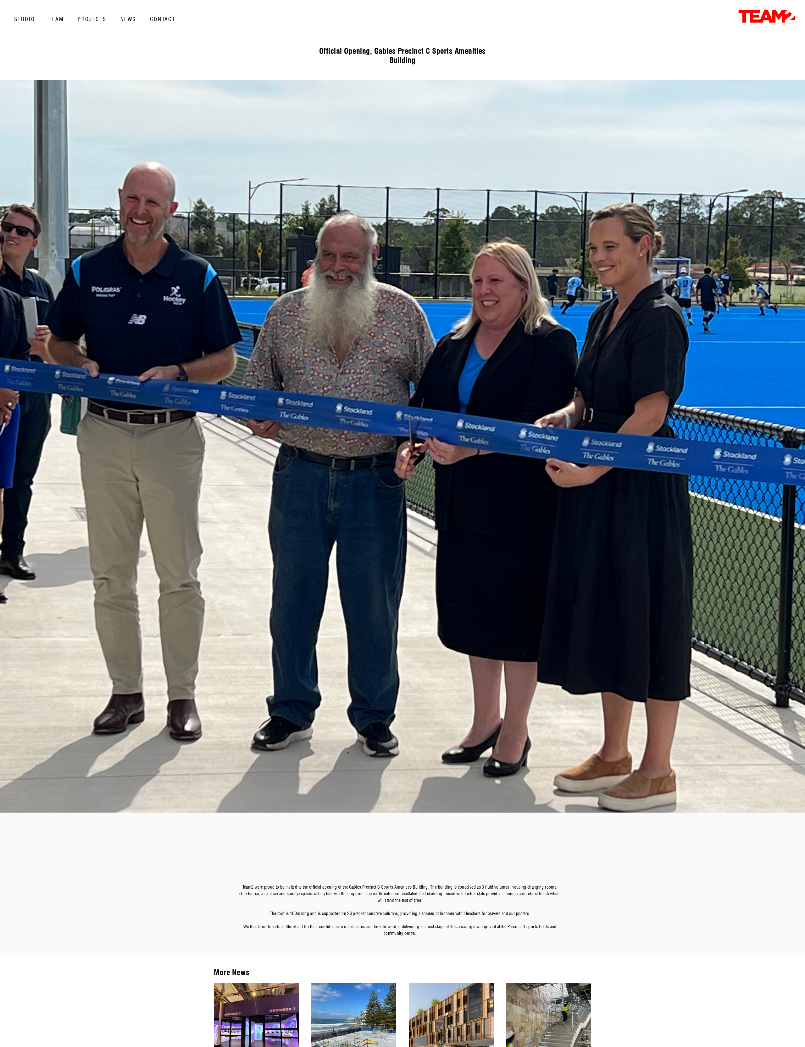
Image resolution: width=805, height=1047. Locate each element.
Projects (92, 19)
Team (56, 19)
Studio (24, 19)
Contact (162, 19)
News (128, 19)
